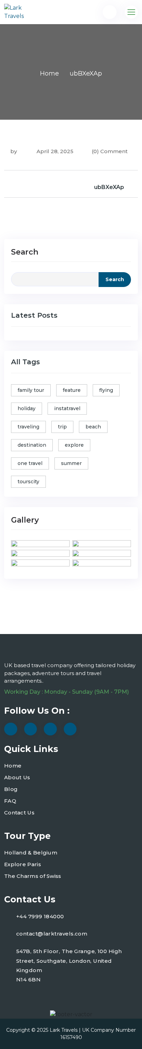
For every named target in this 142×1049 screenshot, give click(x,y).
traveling (28, 427)
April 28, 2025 (54, 151)
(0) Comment (110, 151)
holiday (27, 408)
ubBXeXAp (109, 187)
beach (93, 427)
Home (49, 73)
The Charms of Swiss (32, 876)
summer (71, 463)
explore (74, 445)
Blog (11, 789)
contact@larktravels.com (51, 933)
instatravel (67, 408)
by (13, 151)
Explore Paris (22, 864)
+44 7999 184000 (40, 916)
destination (32, 445)
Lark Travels (64, 1030)
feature (72, 390)
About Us (17, 777)
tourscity (28, 481)
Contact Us (19, 812)
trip (62, 427)
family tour (31, 390)
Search (24, 252)
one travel (30, 463)
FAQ (10, 801)
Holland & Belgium (30, 852)
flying (106, 390)
